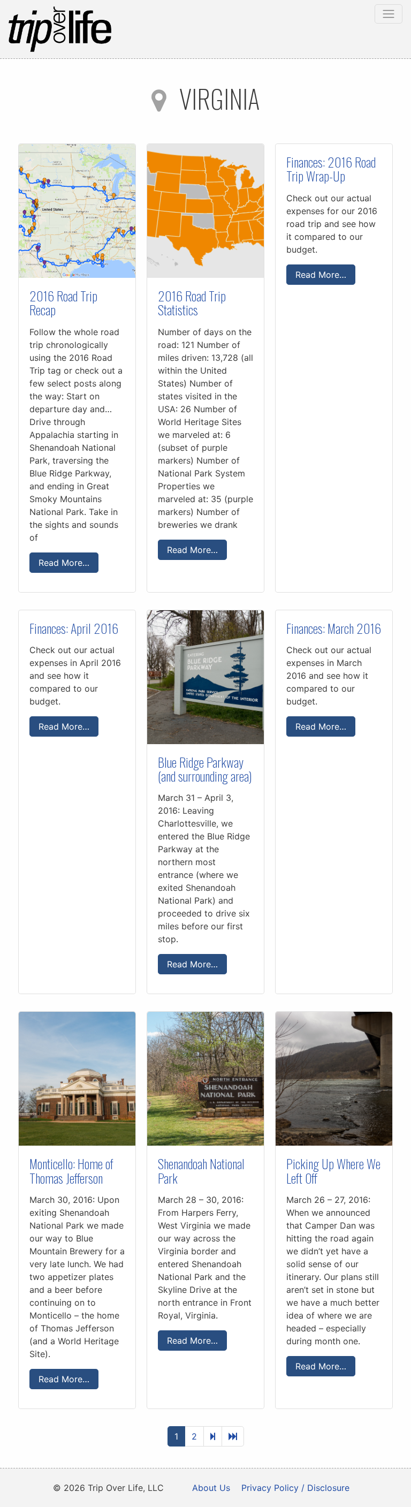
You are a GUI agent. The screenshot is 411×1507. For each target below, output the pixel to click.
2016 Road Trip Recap (63, 302)
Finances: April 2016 (73, 628)
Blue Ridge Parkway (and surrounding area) (205, 768)
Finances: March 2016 (333, 628)
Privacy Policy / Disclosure (295, 1487)
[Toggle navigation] (388, 14)
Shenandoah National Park (201, 1170)
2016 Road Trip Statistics (192, 302)
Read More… (64, 562)
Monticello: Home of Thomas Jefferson (71, 1170)
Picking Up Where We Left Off (333, 1170)
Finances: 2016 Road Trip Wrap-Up (331, 168)
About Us (211, 1487)
